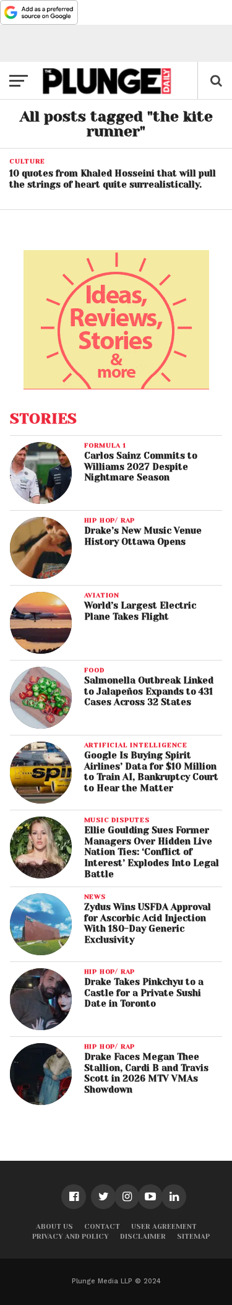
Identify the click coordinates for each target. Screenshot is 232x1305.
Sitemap (193, 1237)
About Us (54, 1227)
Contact (102, 1227)
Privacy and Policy (70, 1237)
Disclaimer (143, 1237)
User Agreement (164, 1227)
